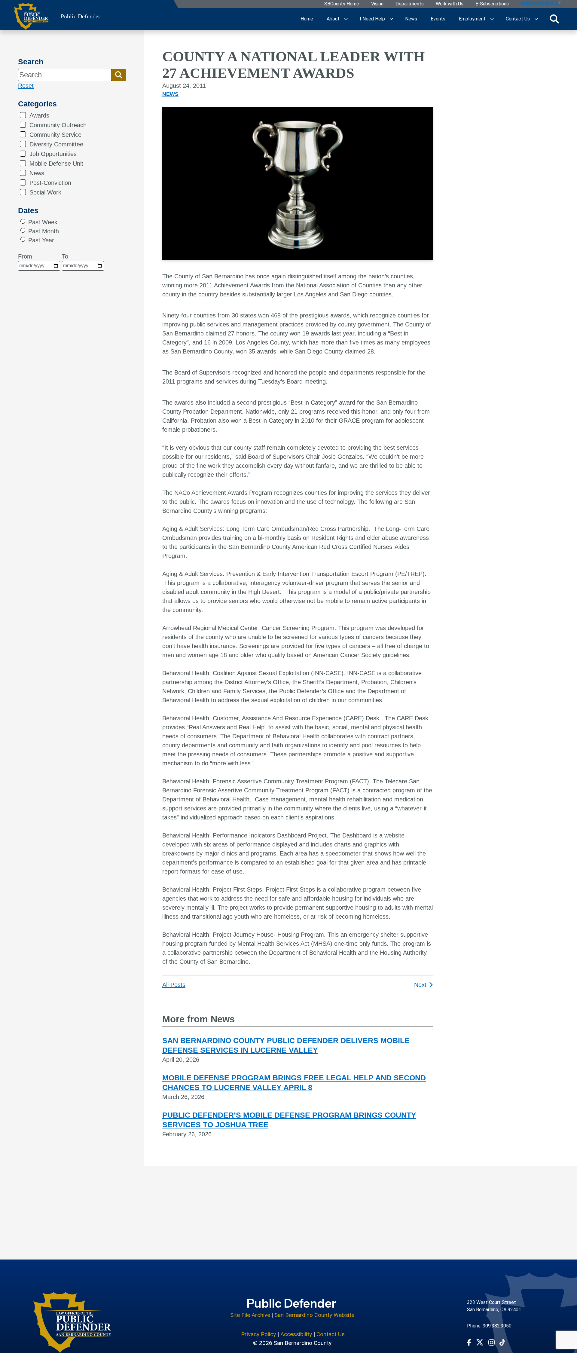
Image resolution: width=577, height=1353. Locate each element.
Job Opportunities (53, 154)
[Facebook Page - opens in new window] (469, 1342)
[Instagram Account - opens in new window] (491, 1342)
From (25, 256)
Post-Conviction (50, 182)
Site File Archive (250, 1315)
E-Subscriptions (492, 4)
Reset (26, 85)
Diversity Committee (56, 144)
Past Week (42, 222)
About (333, 19)
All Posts (173, 984)
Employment (472, 19)
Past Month (43, 231)
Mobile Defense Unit (56, 163)
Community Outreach (58, 125)
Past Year (41, 240)
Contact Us (518, 19)
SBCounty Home (341, 4)
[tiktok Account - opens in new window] (502, 1342)
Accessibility (296, 1334)
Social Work (45, 192)
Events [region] (438, 19)
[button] (118, 75)
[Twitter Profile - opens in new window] (480, 1342)
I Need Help (372, 19)
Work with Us (449, 4)
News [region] (411, 19)
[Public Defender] (74, 1322)
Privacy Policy (258, 1334)
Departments (409, 4)
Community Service (55, 134)
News (36, 173)
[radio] (22, 221)
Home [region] (307, 19)
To (65, 256)
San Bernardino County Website (314, 1315)
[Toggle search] (554, 19)
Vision (377, 4)
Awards (39, 115)
